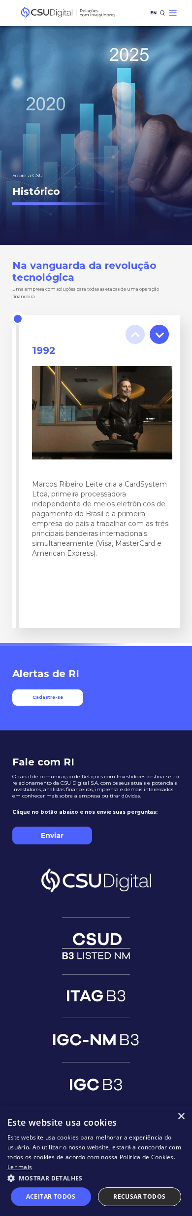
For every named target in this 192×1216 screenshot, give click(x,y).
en (153, 13)
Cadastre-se (47, 697)
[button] (96, 1177)
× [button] (181, 1116)
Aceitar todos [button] (51, 1196)
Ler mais (19, 1167)
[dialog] (96, 1161)
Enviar (52, 835)
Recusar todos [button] (139, 1196)
